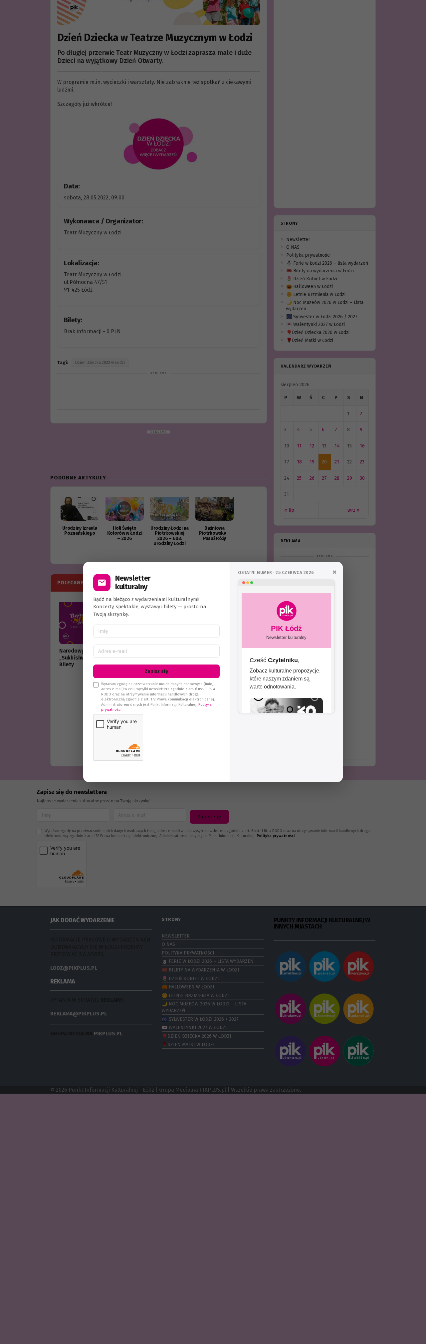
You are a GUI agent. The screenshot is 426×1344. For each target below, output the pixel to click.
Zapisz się (156, 671)
